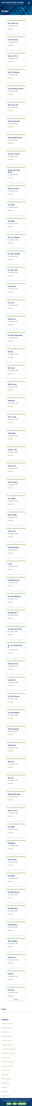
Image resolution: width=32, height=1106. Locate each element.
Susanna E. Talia (12, 449)
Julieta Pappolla (12, 515)
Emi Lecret (11, 302)
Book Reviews (5, 1032)
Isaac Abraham (12, 286)
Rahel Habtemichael (13, 547)
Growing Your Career (7, 1066)
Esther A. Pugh (12, 417)
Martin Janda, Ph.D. (13, 105)
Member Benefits (6, 1079)
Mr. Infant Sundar (13, 270)
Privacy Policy (22, 1103)
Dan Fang (10, 351)
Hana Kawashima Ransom (15, 137)
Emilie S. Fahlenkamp (13, 72)
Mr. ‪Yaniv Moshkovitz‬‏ (14, 712)
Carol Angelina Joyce (13, 580)
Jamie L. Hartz (12, 531)
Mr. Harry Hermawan (13, 696)
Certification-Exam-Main (8, 1053)
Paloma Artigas (12, 859)
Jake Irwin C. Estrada (13, 154)
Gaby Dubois (11, 221)
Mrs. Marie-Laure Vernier (15, 629)
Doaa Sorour (11, 368)
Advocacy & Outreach (7, 1023)
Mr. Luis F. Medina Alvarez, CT (15, 646)
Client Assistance (6, 1057)
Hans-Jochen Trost (13, 23)
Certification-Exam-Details (8, 1049)
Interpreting (4, 1074)
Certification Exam (6, 1040)
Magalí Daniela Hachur (14, 794)
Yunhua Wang (11, 433)
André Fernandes (12, 482)
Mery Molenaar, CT (13, 613)
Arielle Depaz (11, 400)
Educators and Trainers (7, 1062)
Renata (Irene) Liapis (13, 121)
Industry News (5, 1070)
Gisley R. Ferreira (12, 810)
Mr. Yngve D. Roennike (14, 254)
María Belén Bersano (13, 892)
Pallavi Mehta (11, 843)
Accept (9, 1103)
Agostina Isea (11, 319)
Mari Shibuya (11, 876)
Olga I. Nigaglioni (12, 941)
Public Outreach (5, 1096)
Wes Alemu (11, 990)
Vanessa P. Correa (13, 663)
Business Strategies (6, 1036)
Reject (14, 1103)
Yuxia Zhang (11, 205)
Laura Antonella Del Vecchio (15, 88)
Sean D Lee (11, 761)
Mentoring (4, 1087)
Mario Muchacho (12, 925)
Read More (10, 29)
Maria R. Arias (12, 466)
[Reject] (30, 1102)
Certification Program (7, 1045)
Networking (4, 1091)
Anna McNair (11, 827)
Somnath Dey (11, 680)
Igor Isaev (10, 778)
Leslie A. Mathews (13, 39)
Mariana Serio (12, 957)
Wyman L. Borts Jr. (13, 56)
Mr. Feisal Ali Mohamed (14, 596)
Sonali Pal (10, 974)
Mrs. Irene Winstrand (14, 237)
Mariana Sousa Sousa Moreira (14, 171)
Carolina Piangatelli (13, 729)
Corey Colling (11, 498)
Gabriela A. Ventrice (13, 188)
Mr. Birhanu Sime (12, 908)
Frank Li (10, 564)
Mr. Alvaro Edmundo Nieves (15, 335)
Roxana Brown (12, 745)
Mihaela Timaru (12, 384)
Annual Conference (6, 1027)
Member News (5, 1083)
